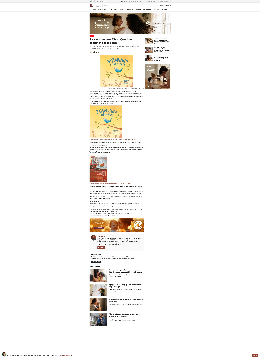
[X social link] (93, 1)
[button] (4, 354)
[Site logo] (95, 5)
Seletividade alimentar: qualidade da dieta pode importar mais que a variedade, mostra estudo (162, 49)
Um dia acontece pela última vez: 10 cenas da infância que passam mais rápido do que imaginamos (161, 58)
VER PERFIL (101, 247)
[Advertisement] (130, 337)
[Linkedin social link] (103, 1)
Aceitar (255, 355)
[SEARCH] (157, 5)
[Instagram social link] (95, 1)
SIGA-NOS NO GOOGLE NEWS (163, 1)
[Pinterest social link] (100, 1)
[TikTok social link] (105, 1)
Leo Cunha (101, 236)
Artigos (92, 35)
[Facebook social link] (91, 1)
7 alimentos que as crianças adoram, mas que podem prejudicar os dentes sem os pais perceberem (161, 41)
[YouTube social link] (98, 1)
